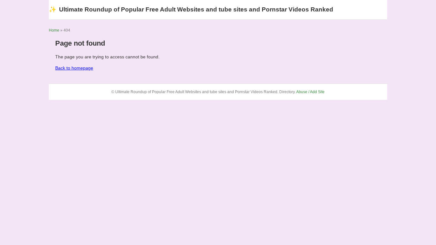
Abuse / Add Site (310, 92)
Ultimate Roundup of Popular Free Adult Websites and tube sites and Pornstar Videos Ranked (191, 9)
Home (54, 30)
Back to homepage (74, 68)
